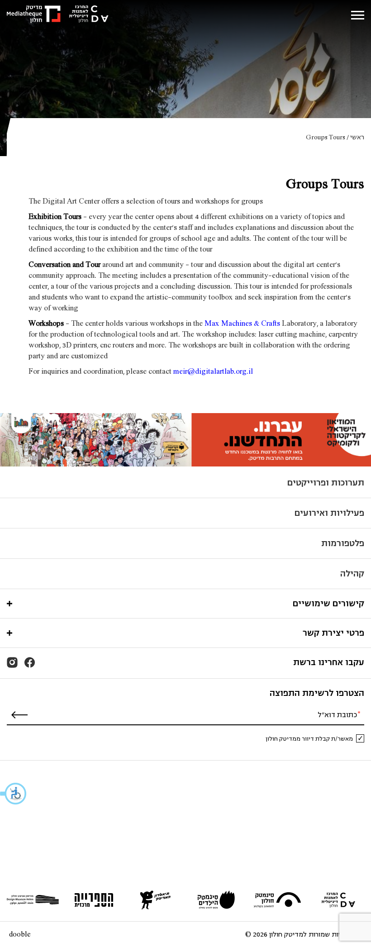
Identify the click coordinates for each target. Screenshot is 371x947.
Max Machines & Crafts (242, 323)
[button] (13, 793)
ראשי (357, 137)
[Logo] (58, 15)
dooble (20, 934)
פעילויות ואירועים (329, 513)
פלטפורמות (342, 543)
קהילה (352, 573)
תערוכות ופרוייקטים (325, 482)
